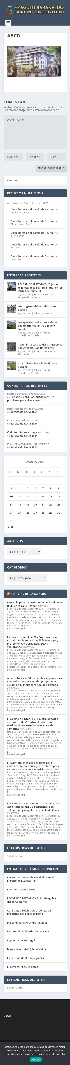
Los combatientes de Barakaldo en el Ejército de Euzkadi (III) (30, 879)
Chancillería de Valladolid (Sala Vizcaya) (37, 365)
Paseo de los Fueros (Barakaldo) (27, 922)
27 (35, 512)
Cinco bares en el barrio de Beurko (32, 209)
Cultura (37, 332)
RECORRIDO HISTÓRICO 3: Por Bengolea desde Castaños (31, 900)
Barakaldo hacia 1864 (23, 412)
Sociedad (36, 297)
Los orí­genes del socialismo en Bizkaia (37, 308)
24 (11, 512)
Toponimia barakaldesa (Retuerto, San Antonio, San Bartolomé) (40, 346)
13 (35, 496)
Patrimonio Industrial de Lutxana (28, 931)
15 (50, 496)
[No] (65, 1053)
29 (50, 512)
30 (58, 512)
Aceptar (36, 1059)
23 (58, 504)
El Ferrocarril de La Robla (22, 967)
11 (19, 496)
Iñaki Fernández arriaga (22, 432)
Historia (38, 294)
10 (11, 496)
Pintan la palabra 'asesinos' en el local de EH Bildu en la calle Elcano (35, 604)
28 (42, 512)
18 (19, 504)
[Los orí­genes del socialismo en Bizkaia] (11, 308)
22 (50, 504)
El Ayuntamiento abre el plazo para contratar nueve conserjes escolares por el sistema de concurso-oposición (33, 766)
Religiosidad (24, 297)
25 (19, 512)
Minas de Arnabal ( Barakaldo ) (26, 949)
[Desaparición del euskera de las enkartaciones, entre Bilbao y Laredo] (11, 324)
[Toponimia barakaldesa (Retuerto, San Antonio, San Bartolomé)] (11, 346)
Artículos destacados (44, 351)
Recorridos (48, 294)
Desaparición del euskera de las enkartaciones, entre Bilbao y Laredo (37, 326)
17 (11, 504)
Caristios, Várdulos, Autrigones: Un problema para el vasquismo (30, 398)
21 (42, 504)
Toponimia (23, 354)
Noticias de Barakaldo (28, 593)
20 (35, 504)
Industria (38, 313)
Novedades (24, 335)
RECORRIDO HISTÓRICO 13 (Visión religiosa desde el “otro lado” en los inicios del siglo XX (40, 287)
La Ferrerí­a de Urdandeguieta (25, 958)
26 (27, 512)
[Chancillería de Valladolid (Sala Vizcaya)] (11, 365)
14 (42, 496)
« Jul (10, 527)
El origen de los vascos (21, 889)
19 (27, 504)
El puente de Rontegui (21, 940)
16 (58, 496)
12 (27, 496)
